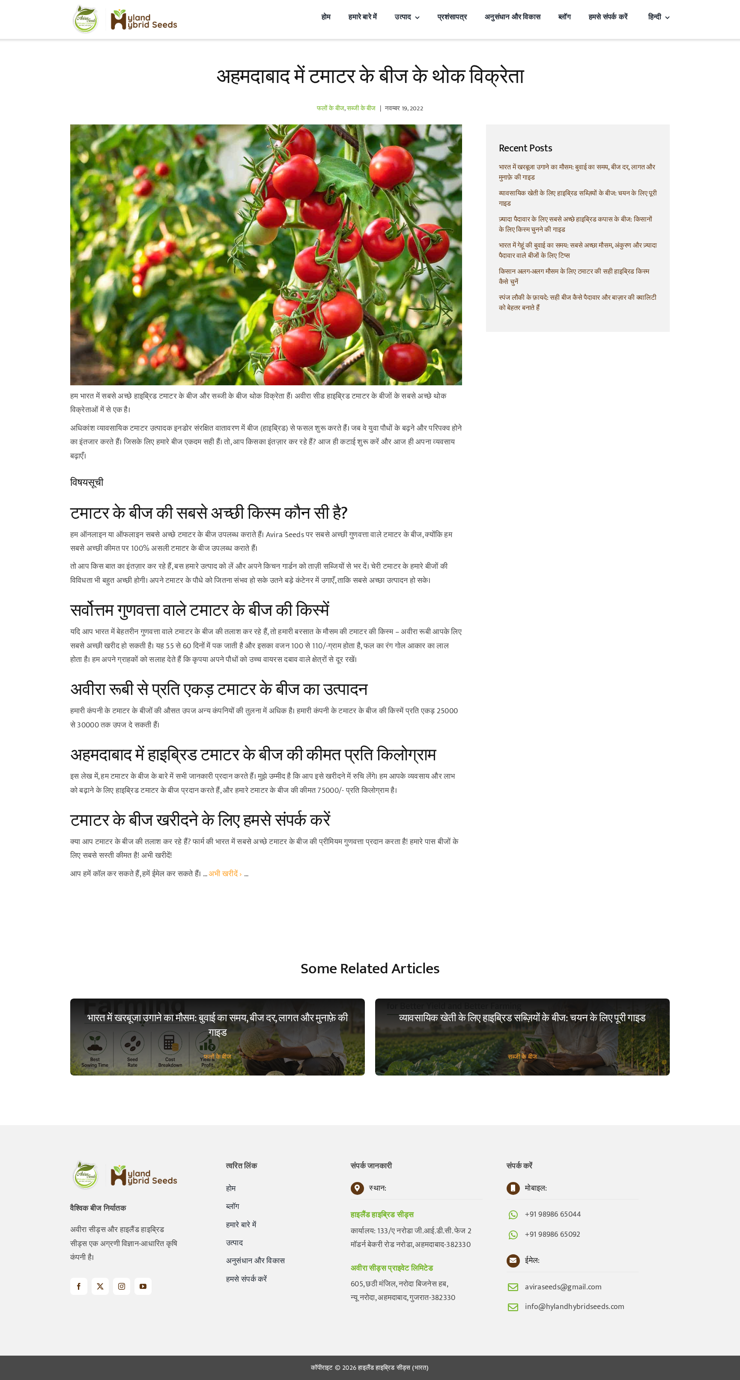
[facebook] (78, 1286)
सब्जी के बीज (361, 108)
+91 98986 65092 (552, 1234)
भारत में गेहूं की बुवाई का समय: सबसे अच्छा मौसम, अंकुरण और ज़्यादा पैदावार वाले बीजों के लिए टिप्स (578, 251)
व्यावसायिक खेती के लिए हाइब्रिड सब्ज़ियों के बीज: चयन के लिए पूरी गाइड (578, 199)
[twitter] (100, 1286)
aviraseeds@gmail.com (563, 1287)
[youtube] (143, 1286)
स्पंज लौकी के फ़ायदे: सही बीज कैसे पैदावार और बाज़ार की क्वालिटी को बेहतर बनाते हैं (577, 303)
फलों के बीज (330, 108)
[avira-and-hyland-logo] (123, 7)
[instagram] (121, 1286)
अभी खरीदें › (225, 874)
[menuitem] (657, 17)
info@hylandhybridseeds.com (574, 1306)
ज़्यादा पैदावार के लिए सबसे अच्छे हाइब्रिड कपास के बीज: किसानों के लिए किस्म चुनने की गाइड (575, 225)
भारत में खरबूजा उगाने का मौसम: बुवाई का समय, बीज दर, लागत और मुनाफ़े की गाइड (577, 172)
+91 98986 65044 (553, 1214)
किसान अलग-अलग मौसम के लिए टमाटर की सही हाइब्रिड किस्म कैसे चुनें (574, 277)
